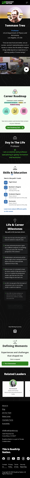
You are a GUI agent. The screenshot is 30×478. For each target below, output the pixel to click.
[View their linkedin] (15, 331)
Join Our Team (6, 413)
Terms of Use (16, 466)
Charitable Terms (7, 420)
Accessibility (6, 423)
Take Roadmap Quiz (13, 127)
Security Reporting (23, 466)
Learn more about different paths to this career (15, 210)
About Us (5, 406)
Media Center (6, 416)
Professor (15, 31)
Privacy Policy (10, 466)
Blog (3, 409)
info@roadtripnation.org (10, 430)
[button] (26, 69)
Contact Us (4, 466)
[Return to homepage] (8, 2)
